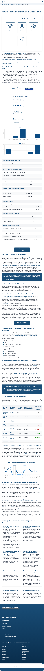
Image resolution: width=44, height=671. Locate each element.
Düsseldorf (4, 652)
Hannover (4, 646)
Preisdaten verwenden (6, 626)
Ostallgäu (12, 412)
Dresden (24, 652)
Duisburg (24, 659)
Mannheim (24, 649)
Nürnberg (24, 654)
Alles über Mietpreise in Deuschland (9, 614)
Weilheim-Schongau (18, 4)
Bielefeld (3, 659)
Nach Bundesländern (6, 620)
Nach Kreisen (4, 621)
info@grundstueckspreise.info (10, 634)
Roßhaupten (5, 441)
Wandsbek (4, 651)
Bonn (23, 644)
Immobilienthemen (5, 60)
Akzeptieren (22, 669)
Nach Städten (4, 623)
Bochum (24, 657)
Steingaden (5, 433)
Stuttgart (4, 649)
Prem (4, 429)
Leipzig (3, 655)
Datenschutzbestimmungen (20, 666)
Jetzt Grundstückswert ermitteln (22, 249)
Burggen (4, 421)
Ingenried (5, 437)
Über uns (3, 628)
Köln (23, 655)
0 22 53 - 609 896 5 (7, 637)
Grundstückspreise (5, 4)
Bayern (11, 4)
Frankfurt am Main (5, 657)
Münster (3, 647)
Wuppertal (24, 647)
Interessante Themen (6, 625)
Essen (3, 644)
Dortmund (4, 654)
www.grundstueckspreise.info (10, 636)
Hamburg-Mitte (25, 651)
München (24, 646)
